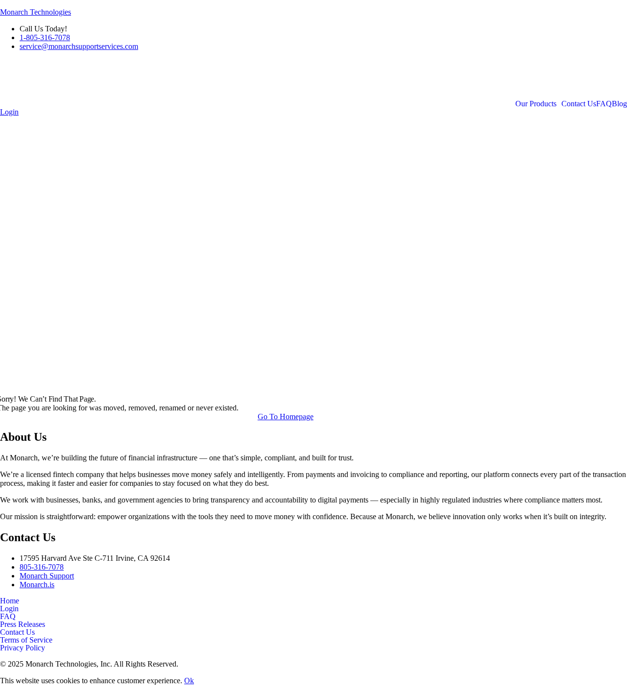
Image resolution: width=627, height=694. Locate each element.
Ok (189, 680)
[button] (538, 104)
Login (9, 609)
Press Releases (22, 624)
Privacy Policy (22, 648)
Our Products (535, 104)
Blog (619, 104)
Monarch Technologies (35, 12)
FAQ (604, 104)
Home (9, 601)
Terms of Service (26, 640)
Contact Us (578, 104)
